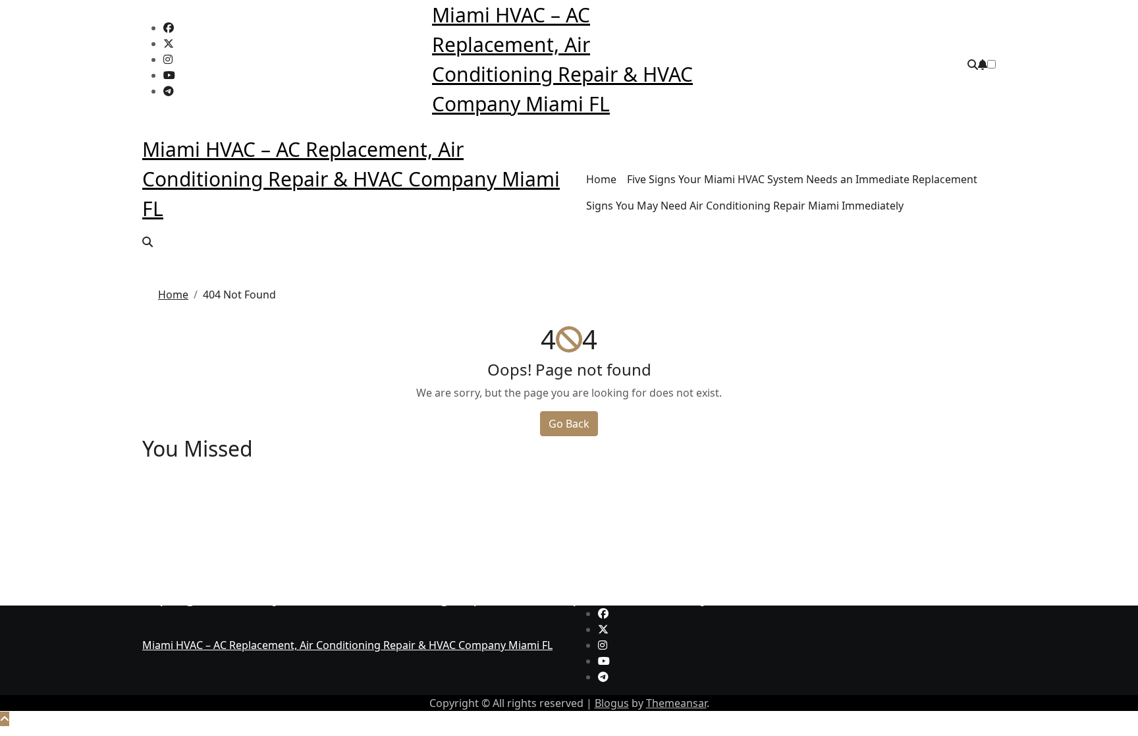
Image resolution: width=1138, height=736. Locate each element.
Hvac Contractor (183, 474)
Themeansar (676, 703)
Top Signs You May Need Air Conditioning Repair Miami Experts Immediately (425, 596)
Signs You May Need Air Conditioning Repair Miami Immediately (745, 205)
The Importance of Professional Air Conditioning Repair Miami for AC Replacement (448, 526)
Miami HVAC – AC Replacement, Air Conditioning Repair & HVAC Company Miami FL (351, 179)
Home (601, 179)
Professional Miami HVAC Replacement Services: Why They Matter (386, 561)
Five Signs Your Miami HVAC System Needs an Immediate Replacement (802, 179)
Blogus (612, 703)
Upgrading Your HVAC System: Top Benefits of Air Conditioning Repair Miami (426, 491)
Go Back (569, 423)
